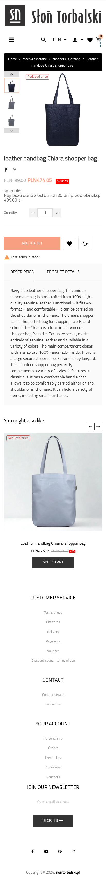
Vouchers (53, 777)
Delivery (53, 632)
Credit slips (53, 758)
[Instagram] (73, 851)
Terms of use (53, 612)
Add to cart (32, 243)
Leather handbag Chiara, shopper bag (53, 544)
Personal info (53, 738)
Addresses (53, 767)
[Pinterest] (15, 170)
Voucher (53, 651)
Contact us (53, 704)
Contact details (53, 695)
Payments (53, 641)
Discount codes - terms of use (53, 660)
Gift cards (53, 622)
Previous (11, 130)
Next (11, 74)
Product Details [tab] (63, 272)
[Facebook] (32, 851)
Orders (53, 748)
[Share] (6, 170)
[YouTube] (46, 851)
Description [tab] (22, 272)
